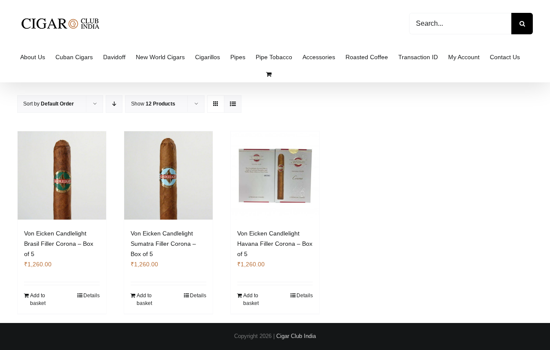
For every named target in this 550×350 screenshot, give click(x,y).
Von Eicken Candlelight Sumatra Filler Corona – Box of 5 (163, 243)
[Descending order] (114, 104)
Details (91, 296)
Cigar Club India (296, 336)
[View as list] (232, 104)
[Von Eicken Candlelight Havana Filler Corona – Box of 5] (275, 175)
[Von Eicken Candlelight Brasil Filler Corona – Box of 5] (62, 175)
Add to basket (38, 299)
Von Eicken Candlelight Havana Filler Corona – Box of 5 (274, 243)
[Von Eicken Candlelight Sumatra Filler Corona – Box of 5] (168, 175)
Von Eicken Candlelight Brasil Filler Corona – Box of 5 (58, 243)
